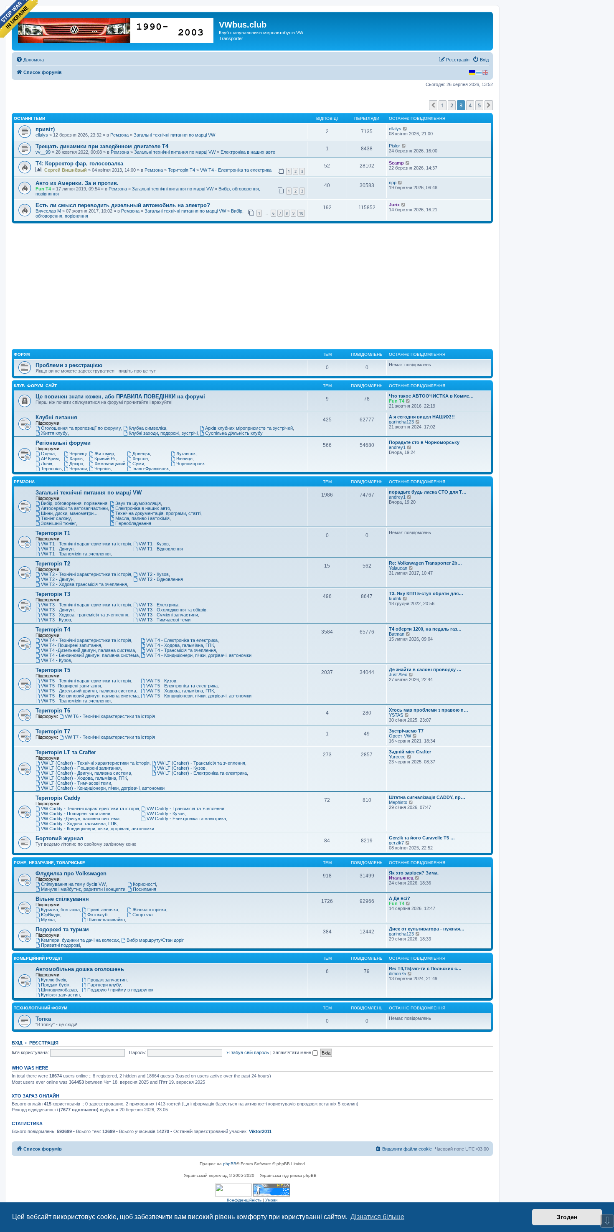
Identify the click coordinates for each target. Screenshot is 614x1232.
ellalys (42, 134)
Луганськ (185, 453)
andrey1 (397, 447)
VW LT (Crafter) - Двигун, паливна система (86, 773)
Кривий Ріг (105, 458)
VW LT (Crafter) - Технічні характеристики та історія (95, 763)
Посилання (144, 889)
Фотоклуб (97, 914)
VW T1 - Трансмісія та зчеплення (76, 553)
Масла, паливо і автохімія (142, 518)
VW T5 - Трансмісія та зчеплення (76, 700)
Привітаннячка (102, 909)
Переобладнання (133, 523)
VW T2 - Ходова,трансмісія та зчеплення (84, 584)
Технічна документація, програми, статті (157, 513)
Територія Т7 (53, 731)
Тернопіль (51, 468)
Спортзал (142, 914)
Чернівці (77, 453)
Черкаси (78, 468)
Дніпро (76, 463)
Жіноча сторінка (149, 909)
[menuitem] (30, 60)
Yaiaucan (398, 567)
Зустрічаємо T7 (406, 730)
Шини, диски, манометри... (69, 513)
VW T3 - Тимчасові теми (164, 619)
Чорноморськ (190, 463)
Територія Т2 (53, 563)
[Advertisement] (252, 286)
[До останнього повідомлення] (405, 128)
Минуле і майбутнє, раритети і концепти (83, 889)
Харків (76, 458)
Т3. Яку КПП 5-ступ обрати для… (426, 593)
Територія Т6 (53, 710)
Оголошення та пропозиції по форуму (81, 428)
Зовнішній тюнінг (58, 523)
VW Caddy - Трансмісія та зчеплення (185, 808)
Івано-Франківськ (150, 468)
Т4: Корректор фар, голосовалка (79, 163)
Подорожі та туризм (62, 929)
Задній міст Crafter (410, 751)
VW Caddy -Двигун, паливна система (80, 818)
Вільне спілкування (62, 899)
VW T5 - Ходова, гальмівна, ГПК (180, 690)
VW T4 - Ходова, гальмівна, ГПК (180, 645)
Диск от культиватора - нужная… (426, 928)
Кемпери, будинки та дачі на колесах (80, 940)
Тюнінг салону (56, 518)
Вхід (17, 1042)
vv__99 (43, 152)
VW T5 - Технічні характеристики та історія (86, 680)
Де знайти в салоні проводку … (425, 669)
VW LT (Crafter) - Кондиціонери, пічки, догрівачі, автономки (103, 788)
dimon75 (397, 973)
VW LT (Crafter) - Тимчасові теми (76, 783)
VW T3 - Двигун (57, 609)
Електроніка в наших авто (248, 152)
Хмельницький (109, 463)
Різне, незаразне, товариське (49, 862)
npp (392, 182)
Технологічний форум (40, 1008)
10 (301, 213)
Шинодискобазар (59, 989)
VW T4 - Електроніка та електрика (235, 169)
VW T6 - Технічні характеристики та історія (110, 716)
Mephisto (398, 802)
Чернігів (102, 468)
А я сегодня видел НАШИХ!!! (422, 416)
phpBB (229, 1163)
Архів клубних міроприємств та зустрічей (249, 428)
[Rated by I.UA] (233, 1190)
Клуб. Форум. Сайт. (36, 385)
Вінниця (184, 458)
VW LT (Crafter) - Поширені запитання (81, 768)
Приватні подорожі (60, 945)
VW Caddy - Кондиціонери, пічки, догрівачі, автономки (97, 828)
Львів (46, 463)
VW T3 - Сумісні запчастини (168, 614)
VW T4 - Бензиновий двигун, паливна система (90, 655)
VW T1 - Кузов (154, 543)
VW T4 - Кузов (56, 660)
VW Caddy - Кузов (166, 813)
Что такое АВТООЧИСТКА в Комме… (431, 395)
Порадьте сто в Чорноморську (424, 442)
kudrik (395, 598)
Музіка (48, 919)
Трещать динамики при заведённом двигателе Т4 (102, 146)
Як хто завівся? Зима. (414, 872)
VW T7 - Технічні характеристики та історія (110, 737)
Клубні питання (56, 417)
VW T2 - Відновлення (161, 579)
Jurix (394, 204)
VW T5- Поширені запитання (71, 685)
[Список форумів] (116, 29)
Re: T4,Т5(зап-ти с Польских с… (425, 968)
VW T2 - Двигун (57, 579)
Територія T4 (181, 169)
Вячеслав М (48, 210)
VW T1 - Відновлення (161, 548)
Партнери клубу (104, 984)
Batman (396, 633)
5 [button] (479, 105)
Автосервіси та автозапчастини (74, 508)
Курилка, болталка (60, 909)
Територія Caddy (58, 798)
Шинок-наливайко (106, 919)
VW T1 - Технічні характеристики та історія (86, 543)
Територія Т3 (53, 594)
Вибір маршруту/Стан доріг (155, 940)
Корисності (144, 884)
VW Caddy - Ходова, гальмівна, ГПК (79, 823)
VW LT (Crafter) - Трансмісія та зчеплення (201, 763)
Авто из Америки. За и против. (77, 183)
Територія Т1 (53, 533)
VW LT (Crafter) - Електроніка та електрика (202, 773)
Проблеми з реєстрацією (69, 365)
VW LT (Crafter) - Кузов (181, 768)
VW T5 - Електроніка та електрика (182, 685)
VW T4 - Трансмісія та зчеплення (181, 650)
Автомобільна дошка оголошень (80, 969)
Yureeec (397, 756)
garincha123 (401, 421)
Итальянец (401, 877)
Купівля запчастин (60, 994)
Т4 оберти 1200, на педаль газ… (425, 628)
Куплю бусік (53, 979)
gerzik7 (396, 842)
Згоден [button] (567, 1217)
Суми (138, 463)
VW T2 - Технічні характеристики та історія (86, 574)
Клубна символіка (147, 428)
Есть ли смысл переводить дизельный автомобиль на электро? (123, 205)
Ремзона (119, 134)
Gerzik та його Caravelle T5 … (422, 837)
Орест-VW (400, 735)
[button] (433, 105)
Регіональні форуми (63, 443)
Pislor (394, 145)
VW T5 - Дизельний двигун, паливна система (88, 690)
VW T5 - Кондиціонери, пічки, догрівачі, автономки (198, 695)
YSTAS (396, 714)
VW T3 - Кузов (56, 619)
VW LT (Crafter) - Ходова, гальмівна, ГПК (84, 778)
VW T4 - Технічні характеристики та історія (86, 640)
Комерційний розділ (38, 958)
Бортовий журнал (59, 838)
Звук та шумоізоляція (138, 503)
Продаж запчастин (107, 979)
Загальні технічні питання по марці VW (174, 134)
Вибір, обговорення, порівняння (74, 503)
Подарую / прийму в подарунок (120, 989)
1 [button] (442, 105)
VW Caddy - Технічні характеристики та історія (90, 808)
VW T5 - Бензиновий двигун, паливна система (90, 695)
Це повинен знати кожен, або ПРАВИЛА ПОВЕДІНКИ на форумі (120, 396)
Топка (43, 1019)
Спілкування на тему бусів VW (73, 884)
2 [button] (451, 105)
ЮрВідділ (50, 914)
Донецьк (141, 453)
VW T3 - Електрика (158, 604)
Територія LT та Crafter (66, 752)
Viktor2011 (260, 1131)
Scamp (396, 162)
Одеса (48, 453)
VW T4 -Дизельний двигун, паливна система (88, 650)
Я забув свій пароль (247, 1052)
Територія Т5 (53, 670)
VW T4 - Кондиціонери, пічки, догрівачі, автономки (198, 655)
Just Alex (398, 674)
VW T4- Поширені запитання (71, 645)
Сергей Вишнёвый (65, 169)
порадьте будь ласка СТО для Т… (428, 491)
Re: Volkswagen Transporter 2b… (425, 562)
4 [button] (470, 105)
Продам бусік (55, 984)
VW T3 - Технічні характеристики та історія (86, 604)
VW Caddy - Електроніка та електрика (186, 818)
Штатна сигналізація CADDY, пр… (427, 797)
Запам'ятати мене (292, 1052)
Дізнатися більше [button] (377, 1216)
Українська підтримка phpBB (288, 1175)
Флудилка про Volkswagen (71, 873)
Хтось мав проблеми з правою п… (428, 709)
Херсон (140, 458)
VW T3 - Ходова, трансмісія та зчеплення (84, 614)
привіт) (45, 129)
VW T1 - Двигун (57, 548)
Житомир (104, 453)
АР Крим (50, 458)
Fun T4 (43, 188)
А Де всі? (399, 898)
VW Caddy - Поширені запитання (75, 813)
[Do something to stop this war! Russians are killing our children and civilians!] (19, 19)
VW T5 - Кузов (161, 680)
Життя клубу (54, 433)
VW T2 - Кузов (154, 574)
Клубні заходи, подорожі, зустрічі (163, 433)
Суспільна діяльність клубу (234, 433)
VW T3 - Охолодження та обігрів (172, 609)
